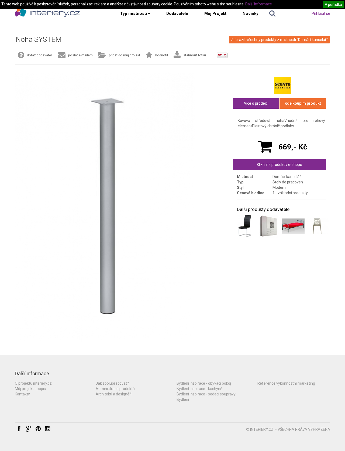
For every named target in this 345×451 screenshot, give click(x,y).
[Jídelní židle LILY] (244, 226)
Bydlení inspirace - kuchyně (199, 389)
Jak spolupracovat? (112, 383)
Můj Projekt (215, 13)
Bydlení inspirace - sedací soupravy (206, 394)
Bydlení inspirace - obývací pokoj (204, 383)
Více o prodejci (256, 103)
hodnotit (161, 55)
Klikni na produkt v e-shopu (279, 164)
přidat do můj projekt (124, 55)
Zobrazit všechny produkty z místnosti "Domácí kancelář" (279, 39)
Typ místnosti (133, 13)
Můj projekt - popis (30, 389)
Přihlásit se (321, 13)
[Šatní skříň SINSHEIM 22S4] (268, 226)
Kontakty (22, 394)
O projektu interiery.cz (33, 383)
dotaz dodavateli (40, 55)
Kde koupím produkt (303, 103)
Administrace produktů (115, 389)
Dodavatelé (177, 13)
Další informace (258, 4)
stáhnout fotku (194, 55)
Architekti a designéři (114, 394)
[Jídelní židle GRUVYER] (317, 226)
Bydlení (183, 399)
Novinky (250, 13)
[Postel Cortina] (293, 226)
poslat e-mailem (80, 55)
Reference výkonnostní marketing (286, 383)
